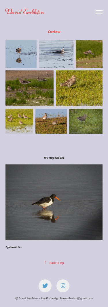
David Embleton (24, 12)
